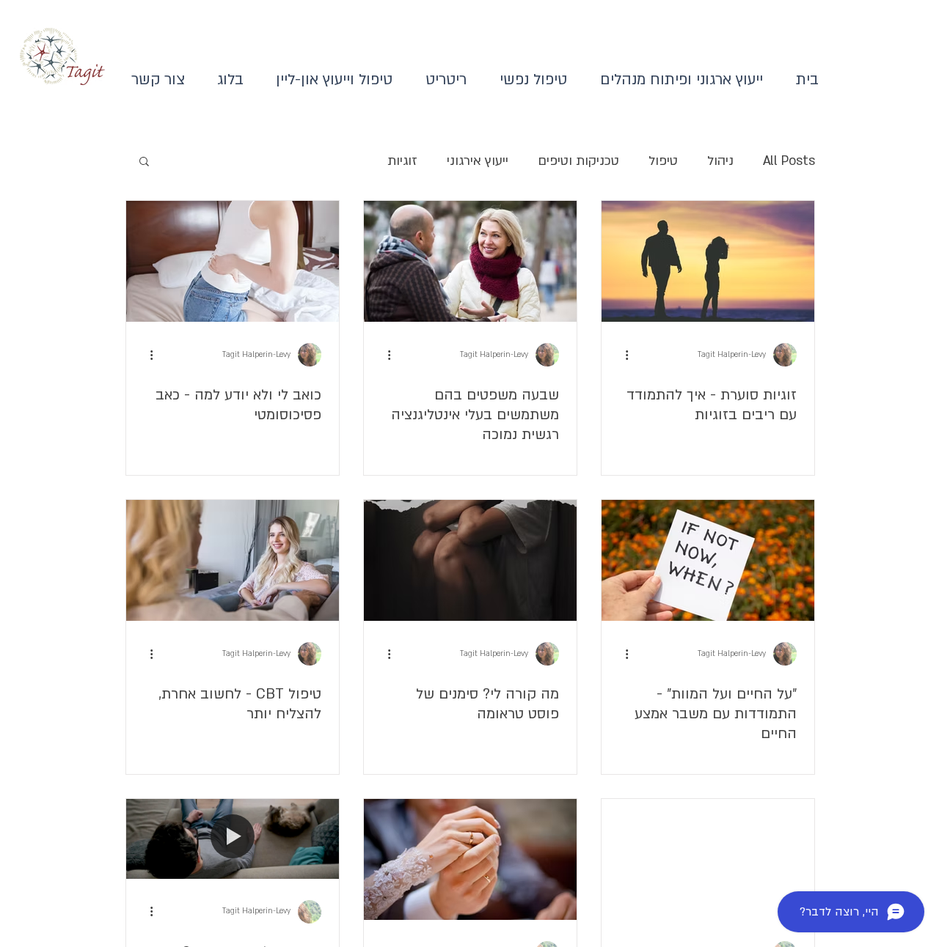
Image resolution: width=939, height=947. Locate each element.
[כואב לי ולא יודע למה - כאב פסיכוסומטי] (232, 261)
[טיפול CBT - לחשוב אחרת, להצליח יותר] (232, 560)
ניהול (720, 160)
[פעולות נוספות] (621, 355)
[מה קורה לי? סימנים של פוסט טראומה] (470, 560)
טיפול (663, 160)
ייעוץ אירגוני (477, 160)
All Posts (789, 160)
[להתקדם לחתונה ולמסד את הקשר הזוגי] (470, 859)
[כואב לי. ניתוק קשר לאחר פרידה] (708, 859)
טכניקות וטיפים (578, 160)
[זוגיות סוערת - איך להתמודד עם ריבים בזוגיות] (708, 261)
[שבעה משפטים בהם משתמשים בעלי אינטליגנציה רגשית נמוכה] (470, 261)
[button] (144, 162)
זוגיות (402, 160)
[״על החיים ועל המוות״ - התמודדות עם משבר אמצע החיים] (708, 560)
